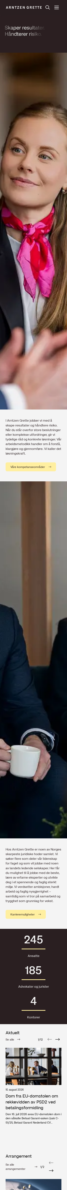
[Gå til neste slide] (57, 1039)
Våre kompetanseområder (27, 467)
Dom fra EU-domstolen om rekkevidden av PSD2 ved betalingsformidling (32, 1102)
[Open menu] (56, 7)
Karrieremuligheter (22, 914)
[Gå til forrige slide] (50, 1039)
